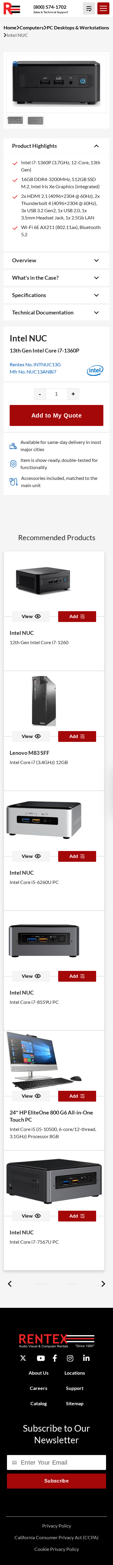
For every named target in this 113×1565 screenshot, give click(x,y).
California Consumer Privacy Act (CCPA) (56, 1537)
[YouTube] (41, 1358)
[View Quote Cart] (89, 8)
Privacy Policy (56, 1525)
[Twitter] (23, 1358)
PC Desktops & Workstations (78, 27)
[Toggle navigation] (103, 8)
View (27, 616)
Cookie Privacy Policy (56, 1549)
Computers (32, 27)
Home (10, 27)
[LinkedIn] (86, 1358)
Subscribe (56, 1480)
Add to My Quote (56, 415)
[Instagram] (70, 1358)
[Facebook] (54, 1358)
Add (73, 616)
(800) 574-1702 (49, 7)
